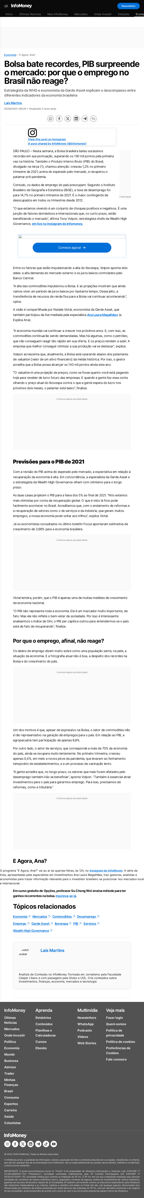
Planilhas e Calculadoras (45, 1033)
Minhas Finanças (11, 1082)
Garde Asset (40, 923)
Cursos (41, 1042)
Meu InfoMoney (57, 14)
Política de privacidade (115, 1033)
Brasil (8, 1091)
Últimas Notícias (30, 14)
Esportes (11, 1104)
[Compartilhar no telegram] (85, 118)
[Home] (21, 6)
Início (9, 14)
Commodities (62, 916)
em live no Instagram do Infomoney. (57, 224)
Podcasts (84, 1030)
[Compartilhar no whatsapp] (50, 118)
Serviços (89, 923)
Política (10, 1042)
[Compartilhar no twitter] (68, 118)
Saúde (9, 1116)
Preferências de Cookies (118, 1050)
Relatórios (43, 1018)
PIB (75, 923)
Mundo (9, 1054)
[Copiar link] (93, 118)
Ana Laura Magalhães (102, 315)
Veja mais (115, 1010)
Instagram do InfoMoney (106, 870)
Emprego (19, 923)
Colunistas (12, 1123)
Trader (9, 1073)
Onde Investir (103, 14)
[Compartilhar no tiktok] (46, 1144)
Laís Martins (13, 103)
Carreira (10, 1110)
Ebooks (41, 1048)
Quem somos (116, 1024)
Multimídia (87, 1010)
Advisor (10, 1067)
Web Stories (86, 1043)
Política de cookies (120, 1042)
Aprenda (43, 1010)
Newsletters (129, 5)
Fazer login (114, 1018)
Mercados (81, 14)
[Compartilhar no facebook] (59, 118)
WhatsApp (85, 1024)
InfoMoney (14, 1010)
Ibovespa (61, 923)
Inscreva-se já (66, 896)
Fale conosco (116, 1059)
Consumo (11, 1097)
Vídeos (82, 1037)
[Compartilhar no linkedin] (76, 118)
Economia (10, 54)
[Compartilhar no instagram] (7, 1144)
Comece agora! (69, 247)
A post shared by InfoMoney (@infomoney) (57, 143)
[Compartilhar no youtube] (54, 1144)
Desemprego (86, 916)
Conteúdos (44, 1024)
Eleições (123, 14)
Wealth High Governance (31, 931)
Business (11, 1061)
